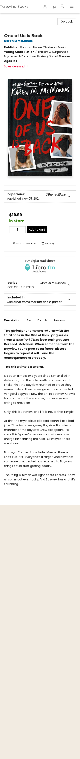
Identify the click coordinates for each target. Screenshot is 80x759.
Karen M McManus (18, 41)
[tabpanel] (40, 412)
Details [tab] (42, 320)
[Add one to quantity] (22, 229)
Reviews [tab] (59, 320)
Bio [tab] (29, 320)
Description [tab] (12, 320)
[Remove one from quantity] (12, 229)
